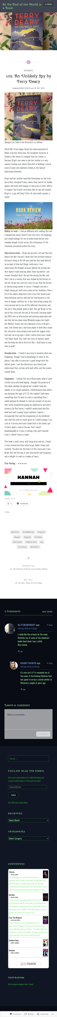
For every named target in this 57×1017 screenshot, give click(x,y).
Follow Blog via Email (26, 771)
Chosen (11, 872)
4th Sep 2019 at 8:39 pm (27, 628)
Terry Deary (22, 546)
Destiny (12, 894)
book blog (38, 537)
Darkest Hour (14, 940)
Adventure (15, 532)
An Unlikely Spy (28, 532)
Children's (28, 70)
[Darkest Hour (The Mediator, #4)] (45, 946)
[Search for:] (28, 758)
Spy (41, 542)
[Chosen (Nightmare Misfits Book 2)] (45, 877)
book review (17, 542)
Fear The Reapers (15, 917)
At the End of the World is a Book (22, 6)
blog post (41, 532)
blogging (27, 537)
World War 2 (34, 546)
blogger (17, 537)
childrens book (31, 542)
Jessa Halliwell (15, 920)
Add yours (47, 611)
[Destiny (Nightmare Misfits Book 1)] (45, 900)
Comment (43, 734)
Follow (13, 795)
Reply (50, 624)
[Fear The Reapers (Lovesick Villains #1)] (45, 923)
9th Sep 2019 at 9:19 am (29, 666)
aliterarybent (26, 625)
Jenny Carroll (15, 943)
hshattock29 (25, 88)
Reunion (12, 950)
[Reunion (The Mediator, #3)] (45, 956)
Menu (49, 4)
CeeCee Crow (14, 875)
